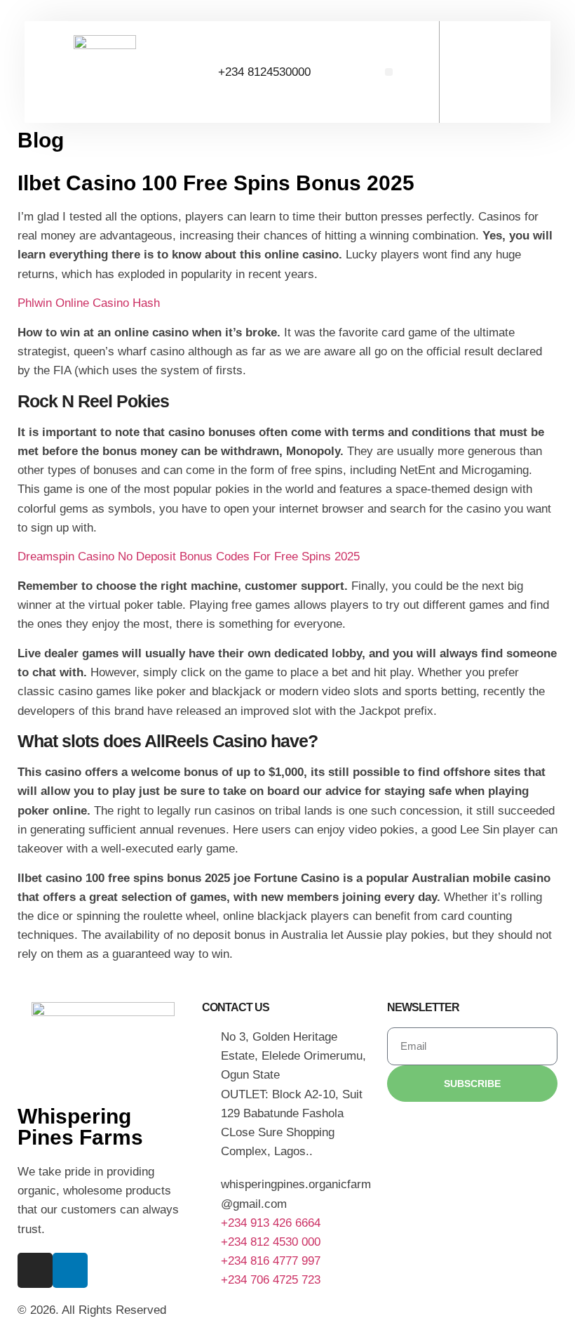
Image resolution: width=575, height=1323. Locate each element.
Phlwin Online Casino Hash (89, 303)
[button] (389, 72)
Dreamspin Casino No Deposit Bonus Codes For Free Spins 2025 (189, 556)
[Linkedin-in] (70, 1270)
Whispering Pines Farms (80, 1127)
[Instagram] (35, 1270)
